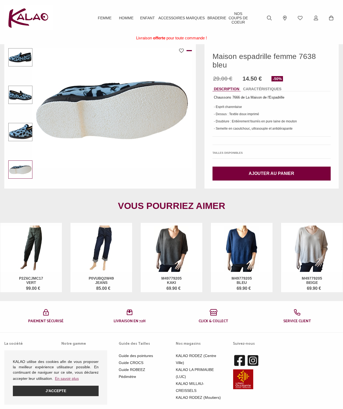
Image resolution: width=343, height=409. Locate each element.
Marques (195, 18)
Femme (104, 18)
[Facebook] (239, 360)
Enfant (147, 18)
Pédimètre (127, 376)
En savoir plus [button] (67, 378)
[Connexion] (316, 18)
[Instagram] (253, 360)
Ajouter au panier (271, 173)
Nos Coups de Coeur (238, 18)
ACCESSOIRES (171, 18)
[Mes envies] (300, 18)
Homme (126, 18)
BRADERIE (216, 18)
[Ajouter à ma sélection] (183, 50)
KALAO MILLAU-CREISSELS (190, 387)
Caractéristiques (262, 89)
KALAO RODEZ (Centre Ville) (196, 359)
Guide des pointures (136, 356)
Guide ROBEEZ (132, 369)
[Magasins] (285, 18)
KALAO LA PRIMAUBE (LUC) (195, 373)
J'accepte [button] (56, 391)
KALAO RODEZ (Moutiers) (198, 397)
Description (226, 89)
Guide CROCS (131, 363)
